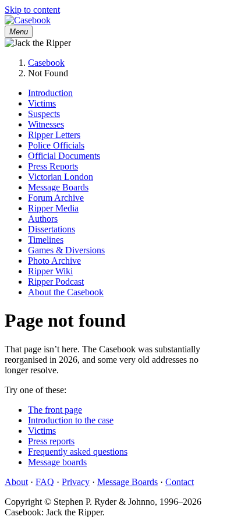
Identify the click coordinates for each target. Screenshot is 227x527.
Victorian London (60, 177)
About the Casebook (66, 292)
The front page (55, 410)
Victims (42, 103)
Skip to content (32, 10)
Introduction (50, 93)
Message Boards (58, 187)
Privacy (76, 482)
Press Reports (53, 166)
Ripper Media (53, 208)
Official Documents (64, 156)
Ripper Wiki (50, 271)
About (16, 482)
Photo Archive (54, 261)
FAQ (45, 482)
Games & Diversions (66, 250)
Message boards (57, 462)
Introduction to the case (71, 420)
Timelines (45, 240)
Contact (179, 482)
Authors (43, 219)
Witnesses (46, 124)
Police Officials (56, 145)
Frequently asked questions (77, 452)
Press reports (51, 441)
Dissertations (51, 229)
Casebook (46, 63)
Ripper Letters (54, 135)
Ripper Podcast (56, 282)
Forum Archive (56, 198)
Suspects (44, 114)
